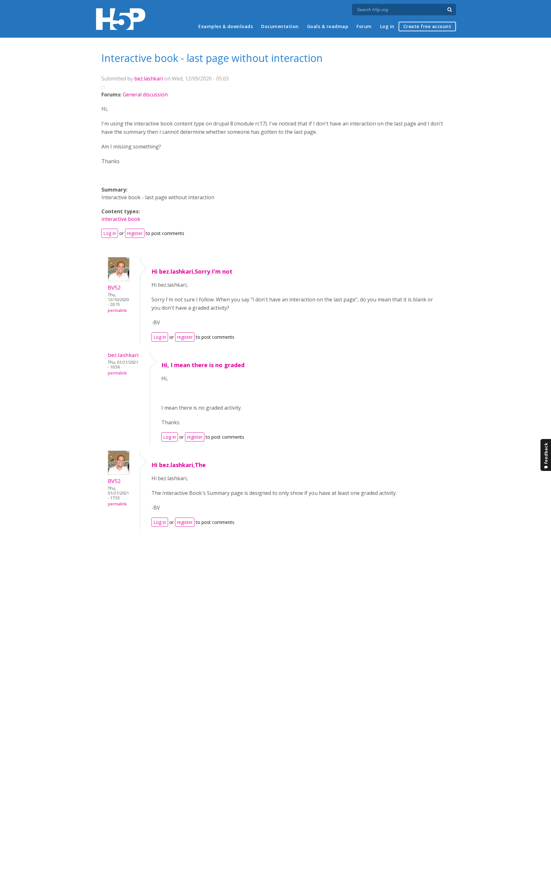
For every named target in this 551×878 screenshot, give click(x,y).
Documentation (280, 26)
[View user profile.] (118, 279)
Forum (364, 26)
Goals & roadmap (328, 26)
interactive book (120, 219)
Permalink (117, 310)
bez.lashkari (148, 78)
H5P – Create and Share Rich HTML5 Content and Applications (120, 19)
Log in (387, 26)
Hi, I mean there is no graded (203, 365)
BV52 (114, 287)
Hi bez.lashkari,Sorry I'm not (191, 271)
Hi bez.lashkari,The (178, 465)
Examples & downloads (225, 26)
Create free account (427, 26)
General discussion (145, 94)
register (135, 233)
